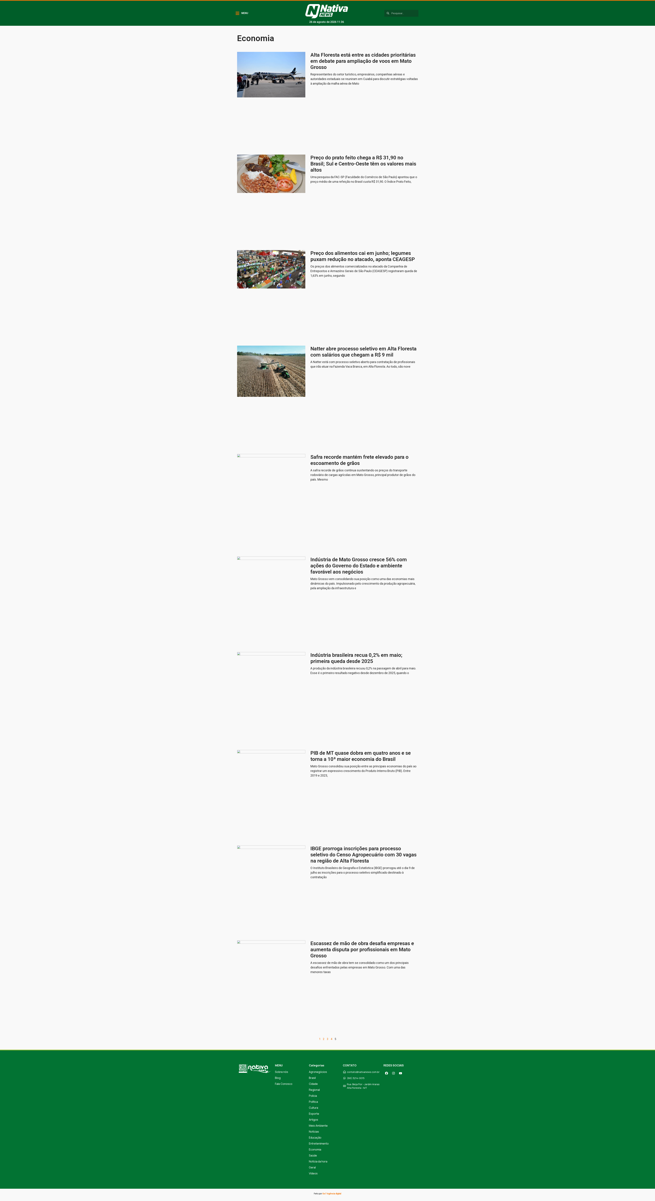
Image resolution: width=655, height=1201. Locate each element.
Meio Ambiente (318, 1125)
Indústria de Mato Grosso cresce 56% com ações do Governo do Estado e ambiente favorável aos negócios (358, 565)
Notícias (314, 1131)
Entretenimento (319, 1143)
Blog (278, 1078)
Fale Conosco (283, 1084)
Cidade (313, 1084)
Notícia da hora (318, 1161)
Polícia (313, 1095)
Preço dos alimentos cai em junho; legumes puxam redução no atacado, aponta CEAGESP (362, 256)
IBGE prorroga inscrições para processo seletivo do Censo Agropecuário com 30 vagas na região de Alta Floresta (363, 854)
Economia (315, 1149)
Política (313, 1101)
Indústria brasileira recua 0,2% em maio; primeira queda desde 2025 (356, 658)
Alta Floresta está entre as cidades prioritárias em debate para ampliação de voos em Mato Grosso (363, 61)
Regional (314, 1089)
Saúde (313, 1155)
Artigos (313, 1119)
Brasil (312, 1078)
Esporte (314, 1113)
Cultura (313, 1107)
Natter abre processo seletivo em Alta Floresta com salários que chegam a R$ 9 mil (363, 352)
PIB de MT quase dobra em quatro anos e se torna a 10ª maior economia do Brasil (360, 756)
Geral (312, 1167)
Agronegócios (318, 1072)
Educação (315, 1137)
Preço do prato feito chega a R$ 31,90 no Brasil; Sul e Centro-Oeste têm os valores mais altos (363, 164)
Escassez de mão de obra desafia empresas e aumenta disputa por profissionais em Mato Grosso (362, 949)
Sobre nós (281, 1072)
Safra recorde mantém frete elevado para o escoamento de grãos (359, 460)
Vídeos (313, 1173)
